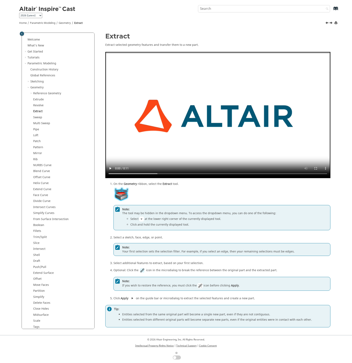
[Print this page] (336, 23)
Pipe (36, 129)
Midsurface (41, 315)
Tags (36, 327)
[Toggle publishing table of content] (22, 34)
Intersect (39, 249)
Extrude (38, 99)
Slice (36, 243)
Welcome (34, 39)
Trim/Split (40, 237)
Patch (37, 141)
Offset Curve (41, 177)
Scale (36, 321)
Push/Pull (39, 267)
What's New (36, 45)
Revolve (38, 105)
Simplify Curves (43, 213)
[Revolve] (327, 23)
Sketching (37, 81)
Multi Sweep (41, 123)
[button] (26, 40)
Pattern (38, 147)
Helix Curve (41, 183)
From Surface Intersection (51, 219)
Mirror (37, 153)
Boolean (38, 225)
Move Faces (41, 285)
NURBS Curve (42, 165)
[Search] (326, 9)
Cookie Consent (208, 346)
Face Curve (40, 195)
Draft (36, 261)
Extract (78, 23)
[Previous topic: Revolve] (327, 23)
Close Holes (41, 309)
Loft (35, 135)
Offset (37, 279)
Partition (39, 291)
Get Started (35, 51)
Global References (42, 75)
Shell (36, 255)
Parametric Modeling (42, 23)
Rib (35, 159)
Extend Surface (43, 273)
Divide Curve (42, 201)
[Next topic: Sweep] (331, 23)
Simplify (38, 297)
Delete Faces (41, 303)
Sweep (37, 117)
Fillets (37, 231)
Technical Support (186, 346)
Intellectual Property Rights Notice (154, 346)
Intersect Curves (44, 207)
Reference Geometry (47, 93)
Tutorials (34, 57)
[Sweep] (331, 23)
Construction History (44, 69)
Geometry (65, 23)
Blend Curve (41, 171)
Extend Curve (42, 189)
